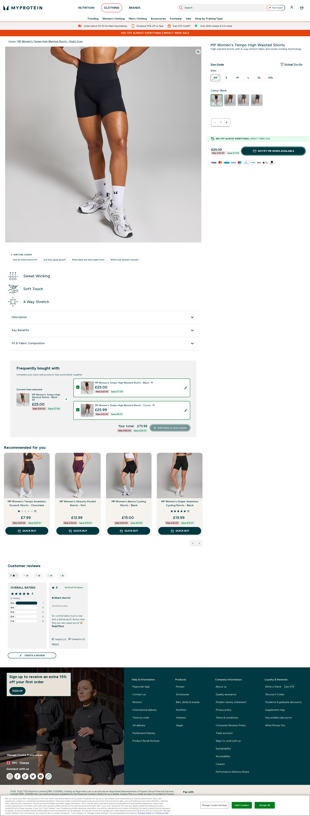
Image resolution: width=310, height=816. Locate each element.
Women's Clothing (113, 18)
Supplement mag (275, 709)
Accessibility (223, 756)
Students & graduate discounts (283, 702)
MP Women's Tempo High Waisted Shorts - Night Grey (50, 41)
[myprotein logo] (22, 7)
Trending (92, 18)
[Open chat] (48, 776)
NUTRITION (86, 7)
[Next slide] (202, 501)
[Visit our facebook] (17, 776)
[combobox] (231, 8)
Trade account (224, 733)
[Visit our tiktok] (25, 776)
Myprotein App (141, 686)
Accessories (158, 18)
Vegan (179, 725)
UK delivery (138, 725)
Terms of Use (162, 813)
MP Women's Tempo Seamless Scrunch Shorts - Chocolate (27, 503)
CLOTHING (111, 7)
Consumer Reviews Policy (231, 725)
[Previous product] (193, 543)
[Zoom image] (198, 51)
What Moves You (275, 725)
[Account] (292, 7)
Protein (180, 686)
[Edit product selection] (185, 387)
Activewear (182, 694)
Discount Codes (274, 694)
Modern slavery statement (231, 702)
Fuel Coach (277, 8)
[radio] (215, 77)
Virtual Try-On (293, 64)
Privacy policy (223, 709)
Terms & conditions (227, 717)
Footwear (176, 18)
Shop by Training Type (209, 18)
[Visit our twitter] (33, 776)
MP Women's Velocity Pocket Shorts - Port (78, 503)
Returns (137, 702)
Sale (188, 18)
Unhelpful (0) (78, 639)
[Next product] (199, 543)
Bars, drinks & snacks (188, 702)
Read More (58, 626)
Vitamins (181, 717)
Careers (220, 764)
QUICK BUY (29, 530)
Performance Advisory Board (232, 771)
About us (221, 686)
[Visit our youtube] (40, 776)
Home (12, 41)
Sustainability (223, 748)
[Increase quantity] (226, 122)
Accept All (264, 805)
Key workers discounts (278, 717)
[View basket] (302, 7)
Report (55, 644)
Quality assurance (226, 694)
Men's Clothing (138, 18)
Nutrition (181, 709)
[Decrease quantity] (214, 122)
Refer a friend (279, 686)
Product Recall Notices (146, 740)
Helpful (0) (60, 639)
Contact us (139, 694)
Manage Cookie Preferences (25, 755)
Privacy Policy (144, 813)
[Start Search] (181, 8)
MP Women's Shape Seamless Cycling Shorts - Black (179, 503)
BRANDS (134, 7)
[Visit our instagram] (9, 776)
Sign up (17, 690)
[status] (220, 122)
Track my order (140, 717)
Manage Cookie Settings (214, 805)
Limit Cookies (242, 805)
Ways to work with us (228, 740)
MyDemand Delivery (143, 733)
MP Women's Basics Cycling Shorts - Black (129, 503)
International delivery (144, 709)
